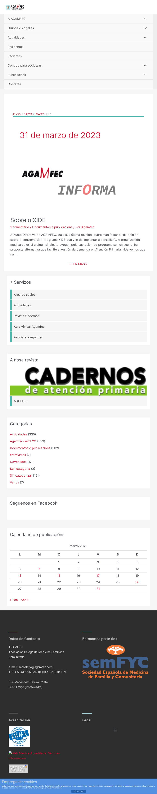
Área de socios (24, 294)
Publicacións (17, 75)
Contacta (14, 84)
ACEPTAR (78, 791)
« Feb (14, 600)
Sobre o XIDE (28, 220)
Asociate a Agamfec (28, 337)
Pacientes (15, 56)
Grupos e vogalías (21, 28)
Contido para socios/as (25, 65)
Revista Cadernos (26, 316)
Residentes (15, 47)
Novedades (18, 462)
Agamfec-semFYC (23, 441)
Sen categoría (20, 468)
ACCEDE (20, 401)
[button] (115, 729)
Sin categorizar (21, 475)
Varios (14, 482)
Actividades (16, 37)
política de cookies (17, 788)
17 (98, 575)
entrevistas (18, 455)
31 (98, 589)
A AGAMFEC (17, 19)
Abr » (25, 600)
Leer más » (78, 264)
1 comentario (19, 227)
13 (19, 575)
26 (137, 582)
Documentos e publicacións (52, 227)
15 (59, 575)
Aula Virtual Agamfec (29, 326)
